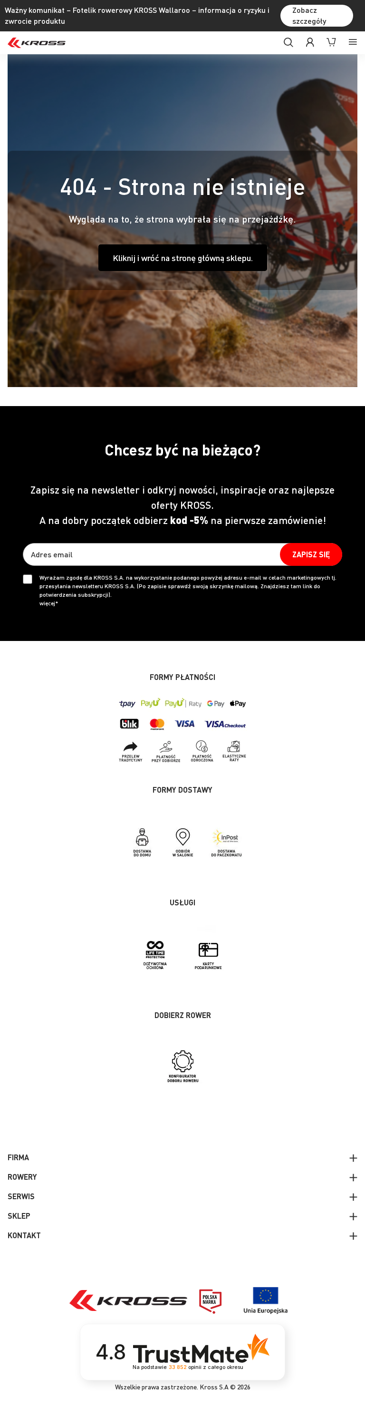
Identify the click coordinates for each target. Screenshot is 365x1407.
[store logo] (37, 43)
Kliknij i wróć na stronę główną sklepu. (183, 257)
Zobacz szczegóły (309, 15)
